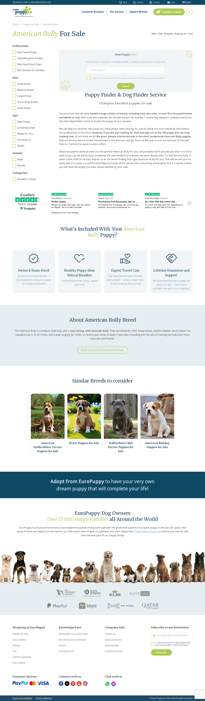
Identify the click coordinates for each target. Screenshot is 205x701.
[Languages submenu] (192, 2)
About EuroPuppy (113, 639)
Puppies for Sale (20, 633)
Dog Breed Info (66, 650)
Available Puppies (172, 12)
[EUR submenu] (175, 2)
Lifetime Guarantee (21, 656)
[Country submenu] (160, 2)
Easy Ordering (19, 639)
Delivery (16, 645)
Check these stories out (147, 531)
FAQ (14, 650)
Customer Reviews (114, 650)
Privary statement (44, 698)
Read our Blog (112, 645)
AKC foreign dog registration (72, 639)
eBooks (62, 645)
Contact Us (110, 633)
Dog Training (18, 662)
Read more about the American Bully (102, 350)
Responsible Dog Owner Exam (73, 633)
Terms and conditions (22, 698)
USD (173, 2)
